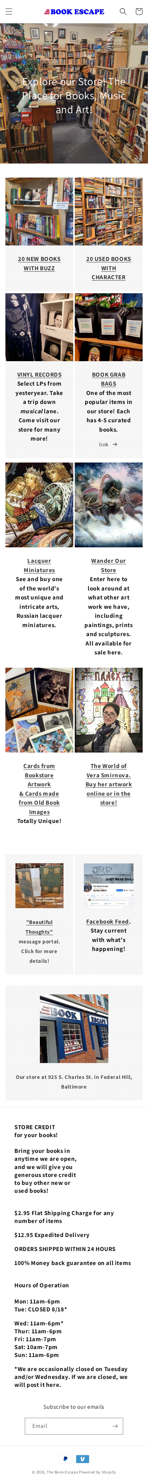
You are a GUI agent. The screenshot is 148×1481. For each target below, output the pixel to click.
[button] (9, 11)
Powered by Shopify (97, 1472)
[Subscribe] (115, 1426)
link (103, 444)
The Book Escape (63, 1472)
